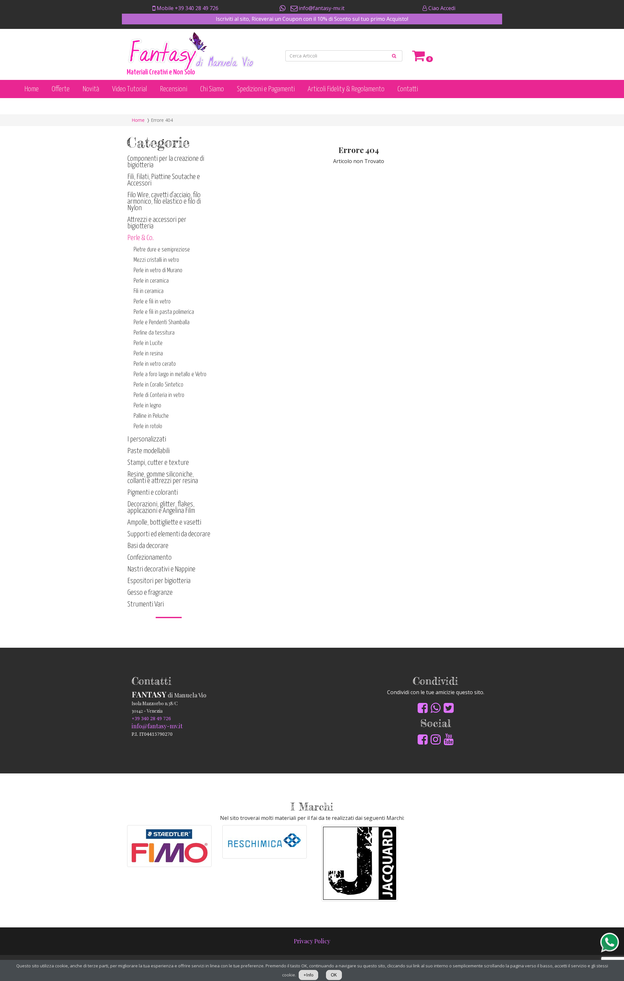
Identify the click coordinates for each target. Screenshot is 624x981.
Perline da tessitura (154, 333)
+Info (308, 975)
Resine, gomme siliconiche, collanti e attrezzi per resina (162, 478)
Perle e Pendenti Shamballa (161, 322)
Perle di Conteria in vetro (159, 395)
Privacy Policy (312, 941)
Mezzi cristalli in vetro (156, 260)
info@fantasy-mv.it (320, 8)
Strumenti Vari (145, 604)
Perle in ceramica (151, 281)
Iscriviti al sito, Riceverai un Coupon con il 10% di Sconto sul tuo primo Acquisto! (312, 18)
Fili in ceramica (148, 291)
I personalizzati (146, 439)
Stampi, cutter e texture (158, 462)
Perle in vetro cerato (155, 364)
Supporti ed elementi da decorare (168, 534)
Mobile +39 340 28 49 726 (186, 8)
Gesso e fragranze (150, 592)
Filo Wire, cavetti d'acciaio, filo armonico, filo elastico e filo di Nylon (164, 201)
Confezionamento (149, 557)
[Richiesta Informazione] (283, 8)
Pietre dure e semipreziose (162, 250)
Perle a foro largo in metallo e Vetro (170, 374)
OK (334, 975)
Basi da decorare (147, 546)
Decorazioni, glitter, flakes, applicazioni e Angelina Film (161, 508)
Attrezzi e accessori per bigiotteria (156, 223)
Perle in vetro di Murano (158, 270)
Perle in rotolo (148, 426)
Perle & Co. (140, 238)
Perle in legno (147, 405)
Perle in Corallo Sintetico (158, 385)
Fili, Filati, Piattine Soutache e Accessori (163, 180)
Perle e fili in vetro (152, 302)
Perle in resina (148, 353)
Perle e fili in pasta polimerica (164, 312)
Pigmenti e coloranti (152, 492)
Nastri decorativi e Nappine (161, 569)
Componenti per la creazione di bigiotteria (165, 162)
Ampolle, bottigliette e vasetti (164, 522)
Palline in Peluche (151, 416)
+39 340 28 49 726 (151, 718)
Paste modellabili (148, 451)
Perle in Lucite (148, 343)
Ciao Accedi (441, 8)
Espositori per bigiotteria (158, 581)
